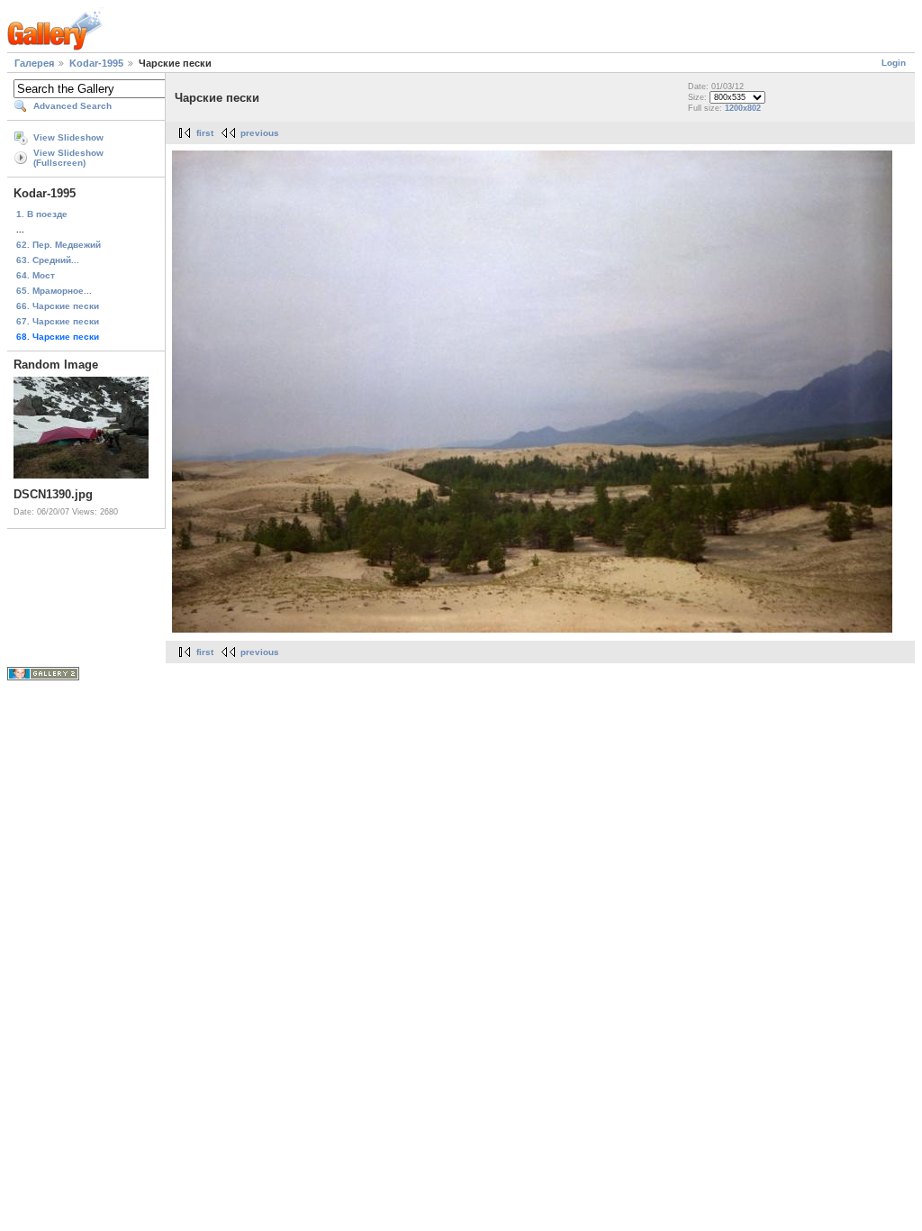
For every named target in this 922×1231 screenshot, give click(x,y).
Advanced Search (72, 106)
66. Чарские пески (57, 306)
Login (893, 63)
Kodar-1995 (96, 63)
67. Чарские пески (57, 321)
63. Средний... (47, 260)
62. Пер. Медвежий (58, 245)
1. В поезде (42, 214)
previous (259, 133)
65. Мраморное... (54, 291)
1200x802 (743, 108)
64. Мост (35, 275)
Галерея (34, 63)
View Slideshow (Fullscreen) (68, 158)
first (204, 133)
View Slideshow (68, 137)
